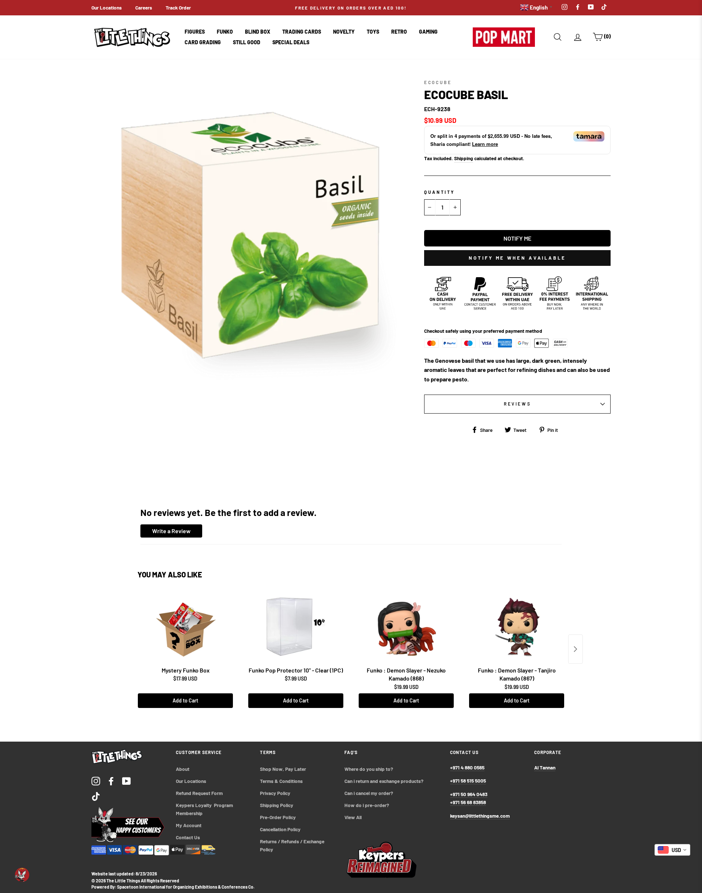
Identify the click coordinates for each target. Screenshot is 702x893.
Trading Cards (301, 32)
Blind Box (257, 32)
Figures (195, 32)
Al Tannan (544, 767)
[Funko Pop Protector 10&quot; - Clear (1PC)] (295, 626)
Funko (225, 32)
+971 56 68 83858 (468, 802)
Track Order (178, 7)
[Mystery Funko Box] (185, 626)
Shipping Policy (276, 805)
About (182, 769)
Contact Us (188, 837)
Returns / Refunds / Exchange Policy (292, 845)
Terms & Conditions (281, 781)
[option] (351, 8)
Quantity (439, 192)
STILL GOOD (246, 42)
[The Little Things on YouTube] (126, 780)
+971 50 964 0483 (468, 794)
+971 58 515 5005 (468, 780)
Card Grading (203, 42)
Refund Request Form (199, 793)
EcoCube (438, 82)
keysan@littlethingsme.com (480, 816)
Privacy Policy (275, 793)
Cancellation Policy (280, 829)
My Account (188, 825)
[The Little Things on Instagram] (95, 780)
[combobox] (672, 850)
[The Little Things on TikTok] (95, 796)
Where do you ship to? (368, 769)
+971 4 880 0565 (467, 767)
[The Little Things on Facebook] (111, 780)
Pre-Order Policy (278, 817)
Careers (143, 7)
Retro (399, 32)
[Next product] (575, 649)
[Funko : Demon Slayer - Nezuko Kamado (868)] (406, 626)
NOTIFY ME (517, 238)
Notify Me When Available (517, 258)
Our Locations (106, 7)
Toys (373, 32)
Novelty (344, 32)
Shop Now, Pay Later (283, 769)
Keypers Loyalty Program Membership (205, 809)
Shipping (463, 158)
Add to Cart (185, 700)
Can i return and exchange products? (383, 781)
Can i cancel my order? (368, 793)
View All (353, 817)
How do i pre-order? (366, 805)
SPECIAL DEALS (290, 42)
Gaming (428, 32)
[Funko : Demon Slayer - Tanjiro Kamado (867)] (516, 626)
